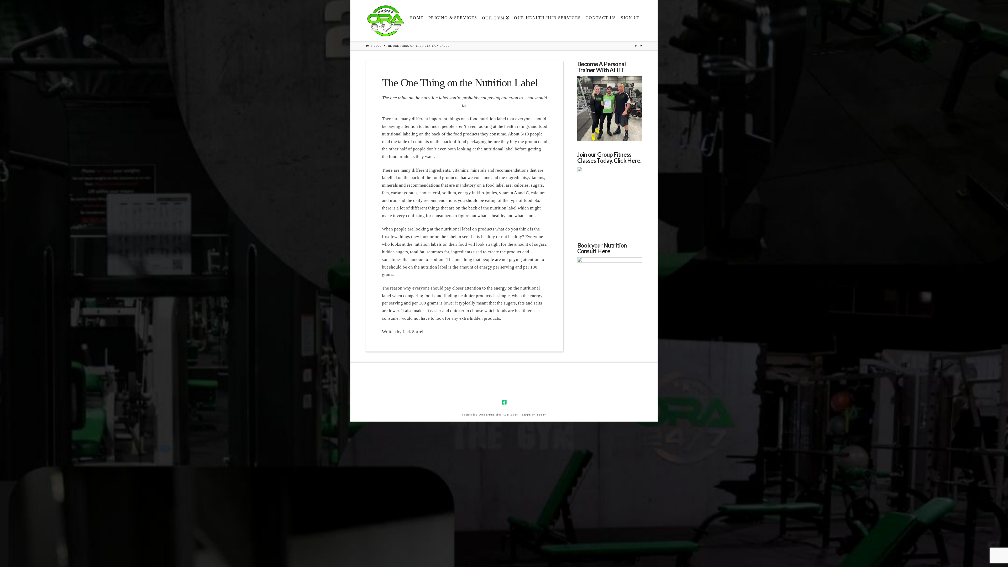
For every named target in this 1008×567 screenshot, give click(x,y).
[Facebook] (504, 402)
